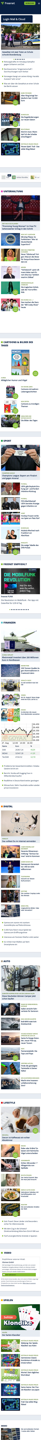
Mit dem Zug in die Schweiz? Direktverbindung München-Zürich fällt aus (21, 1229)
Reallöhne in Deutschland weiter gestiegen (21, 780)
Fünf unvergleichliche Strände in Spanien (20, 1236)
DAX (4, 749)
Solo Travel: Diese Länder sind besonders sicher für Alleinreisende (21, 1222)
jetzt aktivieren (10, 1275)
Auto (6, 961)
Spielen (8, 1300)
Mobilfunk (30, 3)
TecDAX (5, 757)
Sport (7, 440)
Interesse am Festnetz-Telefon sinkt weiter (21, 937)
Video (7, 1252)
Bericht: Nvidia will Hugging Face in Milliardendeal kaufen (18, 774)
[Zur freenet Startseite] (8, 3)
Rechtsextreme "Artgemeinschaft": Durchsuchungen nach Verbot (18, 70)
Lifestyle (9, 1102)
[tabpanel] (20, 40)
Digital (8, 806)
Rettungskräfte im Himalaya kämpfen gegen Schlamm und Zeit (19, 63)
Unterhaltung (13, 191)
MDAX (4, 753)
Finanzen (9, 622)
